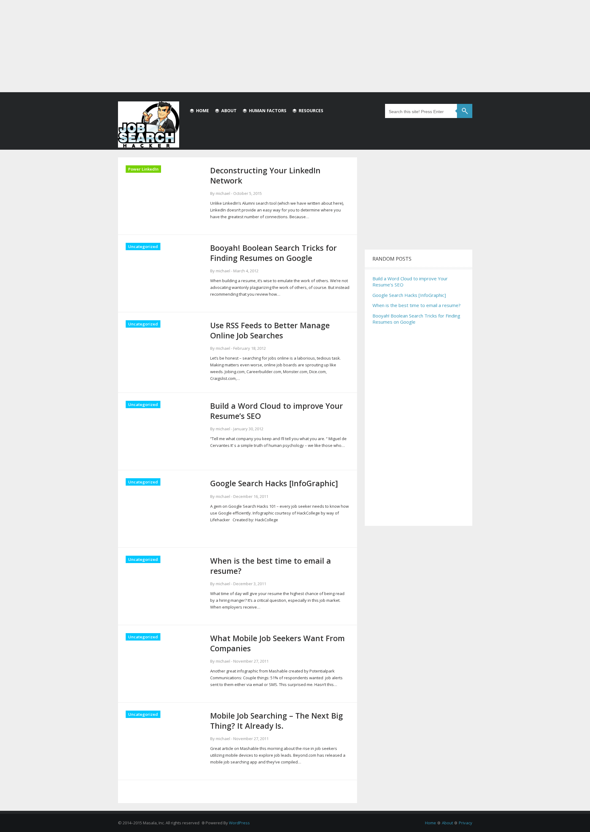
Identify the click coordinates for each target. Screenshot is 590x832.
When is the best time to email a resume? (416, 305)
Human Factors (267, 110)
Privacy (465, 823)
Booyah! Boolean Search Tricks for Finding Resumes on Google (416, 319)
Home (202, 110)
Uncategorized (143, 246)
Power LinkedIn (143, 169)
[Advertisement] (295, 46)
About (229, 110)
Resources (311, 110)
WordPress (239, 823)
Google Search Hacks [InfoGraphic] (409, 295)
